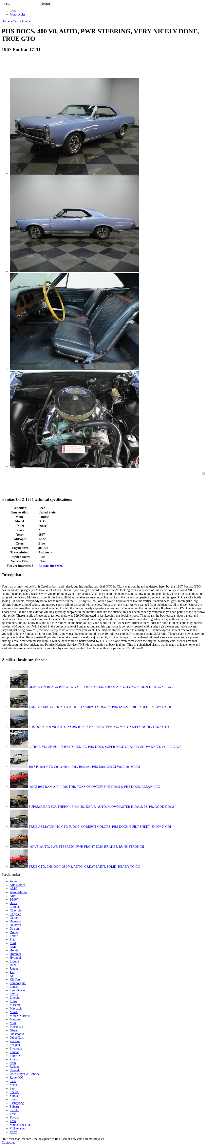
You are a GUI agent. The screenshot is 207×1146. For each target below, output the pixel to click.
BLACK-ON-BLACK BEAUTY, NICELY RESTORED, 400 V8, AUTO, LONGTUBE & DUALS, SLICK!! (100, 686)
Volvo (13, 1132)
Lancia (14, 986)
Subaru (14, 1106)
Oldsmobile (17, 1034)
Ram (13, 1063)
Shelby (14, 1092)
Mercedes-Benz (20, 1015)
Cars (13, 11)
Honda (14, 950)
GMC (13, 946)
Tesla (13, 1114)
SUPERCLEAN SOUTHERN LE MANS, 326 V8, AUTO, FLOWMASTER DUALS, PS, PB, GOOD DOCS (101, 806)
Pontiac (14, 1052)
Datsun (14, 928)
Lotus (13, 1001)
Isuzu (13, 965)
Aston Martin (18, 892)
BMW (14, 899)
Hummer (15, 954)
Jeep (12, 972)
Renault (15, 1070)
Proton (14, 1059)
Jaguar (14, 968)
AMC (13, 888)
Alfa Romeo (17, 885)
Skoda (14, 1095)
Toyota (14, 1117)
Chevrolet (16, 910)
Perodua (15, 1041)
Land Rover (17, 990)
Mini (13, 1023)
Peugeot (15, 1044)
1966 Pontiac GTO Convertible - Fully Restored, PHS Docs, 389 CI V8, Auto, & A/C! (84, 766)
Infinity (14, 961)
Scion (13, 1084)
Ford (13, 943)
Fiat (12, 939)
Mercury (15, 1019)
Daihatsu (15, 925)
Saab (13, 1081)
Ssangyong (17, 1103)
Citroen (14, 917)
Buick (13, 903)
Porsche (15, 1055)
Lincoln (15, 997)
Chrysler (15, 914)
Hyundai (15, 957)
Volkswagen (17, 1128)
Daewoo (15, 921)
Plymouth (16, 1048)
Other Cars (17, 1037)
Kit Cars (15, 979)
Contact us (8, 1142)
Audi (13, 896)
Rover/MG (17, 1077)
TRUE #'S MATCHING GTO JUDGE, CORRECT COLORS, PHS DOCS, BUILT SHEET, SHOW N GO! (99, 706)
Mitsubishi (16, 1026)
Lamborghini (18, 983)
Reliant (14, 1066)
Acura (14, 881)
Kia (12, 975)
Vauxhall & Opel (20, 1124)
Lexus (14, 994)
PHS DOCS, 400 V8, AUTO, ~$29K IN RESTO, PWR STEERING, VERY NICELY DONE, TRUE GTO (98, 726)
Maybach (16, 1008)
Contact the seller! (50, 565)
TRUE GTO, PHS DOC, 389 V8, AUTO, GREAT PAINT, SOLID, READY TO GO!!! (85, 866)
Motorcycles (17, 14)
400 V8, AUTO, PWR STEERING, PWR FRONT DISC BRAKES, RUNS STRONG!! (86, 846)
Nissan (14, 1030)
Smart (13, 1099)
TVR (13, 1121)
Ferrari (14, 936)
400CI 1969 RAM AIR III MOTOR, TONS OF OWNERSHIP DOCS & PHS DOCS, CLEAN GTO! (94, 786)
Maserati (15, 1005)
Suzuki (14, 1110)
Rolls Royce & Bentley (24, 1074)
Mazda (14, 1012)
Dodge (14, 932)
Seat (12, 1088)
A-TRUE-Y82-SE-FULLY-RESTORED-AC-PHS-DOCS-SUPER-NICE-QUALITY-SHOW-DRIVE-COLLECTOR (105, 746)
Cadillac (15, 906)
